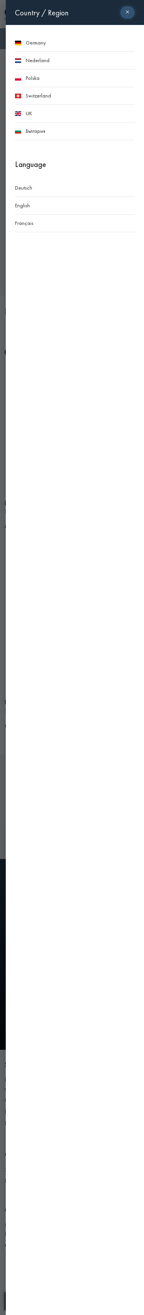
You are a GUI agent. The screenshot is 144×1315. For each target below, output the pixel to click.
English (22, 205)
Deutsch (23, 187)
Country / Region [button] (42, 13)
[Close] (127, 12)
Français (24, 223)
